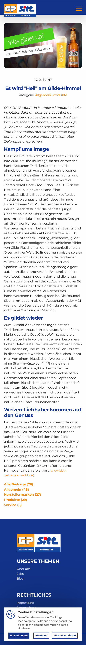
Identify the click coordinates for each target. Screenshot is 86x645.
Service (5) (13, 505)
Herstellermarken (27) (22, 494)
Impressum (25, 603)
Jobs (20, 574)
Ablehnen (41, 635)
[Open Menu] (79, 8)
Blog (20, 578)
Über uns (23, 569)
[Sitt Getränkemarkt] (20, 8)
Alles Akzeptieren (64, 635)
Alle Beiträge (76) (18, 484)
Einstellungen (19, 635)
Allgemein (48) (16, 489)
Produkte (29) (15, 500)
